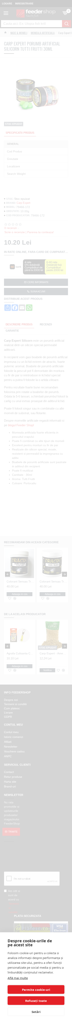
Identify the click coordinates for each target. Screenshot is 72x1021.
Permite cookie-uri (36, 990)
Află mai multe (18, 978)
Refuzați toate (36, 1001)
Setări (36, 1012)
